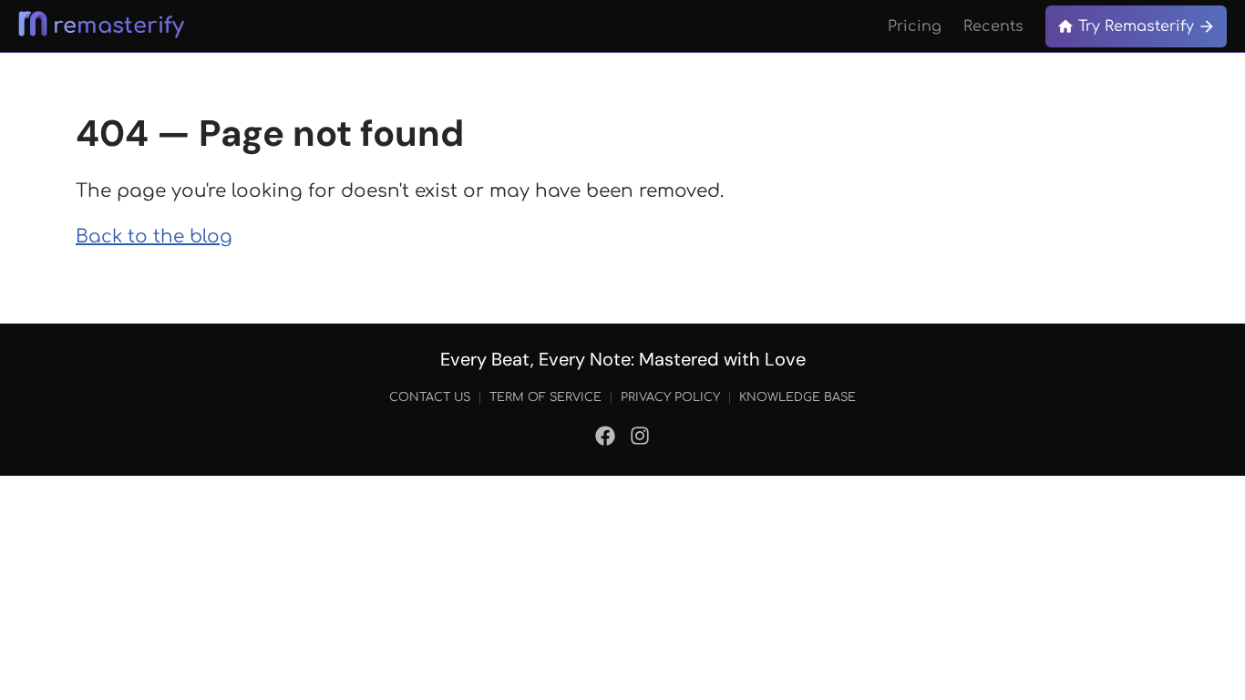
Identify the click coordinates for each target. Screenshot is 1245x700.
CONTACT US (429, 397)
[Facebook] (605, 440)
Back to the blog (154, 236)
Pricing (914, 26)
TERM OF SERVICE (545, 397)
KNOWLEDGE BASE (797, 397)
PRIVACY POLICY (670, 397)
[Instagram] (640, 440)
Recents (993, 26)
